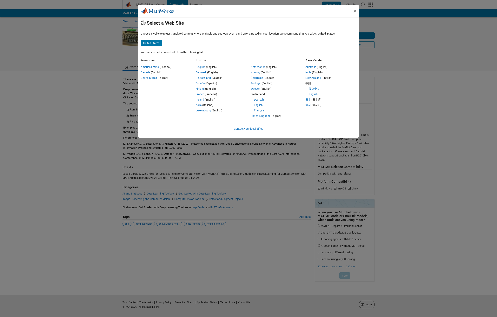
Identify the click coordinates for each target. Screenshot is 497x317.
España (200, 83)
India (308, 72)
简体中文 (314, 88)
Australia (310, 67)
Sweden (255, 88)
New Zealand (313, 77)
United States (149, 77)
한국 (308, 105)
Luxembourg (203, 110)
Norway (255, 72)
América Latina (150, 67)
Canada (145, 72)
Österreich (257, 77)
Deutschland (203, 77)
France (200, 94)
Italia (199, 105)
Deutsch (259, 99)
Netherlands (258, 67)
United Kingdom (260, 115)
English (258, 105)
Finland (200, 88)
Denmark (201, 72)
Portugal (256, 83)
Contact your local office (248, 128)
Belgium (200, 67)
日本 (308, 99)
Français (259, 110)
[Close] (355, 11)
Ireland (200, 99)
